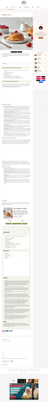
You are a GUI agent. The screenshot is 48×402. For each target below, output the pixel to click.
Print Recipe (15, 216)
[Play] (29, 381)
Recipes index (5, 9)
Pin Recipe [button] (20, 216)
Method (21, 229)
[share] (37, 384)
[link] (11, 384)
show (7, 63)
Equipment (13, 229)
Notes (28, 229)
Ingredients (5, 229)
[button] (41, 7)
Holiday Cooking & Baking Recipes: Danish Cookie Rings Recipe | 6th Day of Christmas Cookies (24, 384)
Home (1, 9)
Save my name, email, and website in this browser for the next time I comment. (15, 358)
